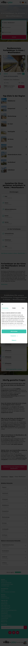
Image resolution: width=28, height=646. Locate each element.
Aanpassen (13, 335)
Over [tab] (23, 308)
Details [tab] (14, 308)
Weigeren (14, 340)
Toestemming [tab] (5, 308)
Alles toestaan (14, 331)
